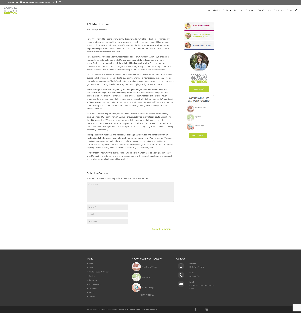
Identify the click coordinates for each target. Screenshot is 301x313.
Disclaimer (93, 288)
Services (92, 276)
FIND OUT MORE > (147, 295)
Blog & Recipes (94, 284)
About (91, 268)
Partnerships (238, 10)
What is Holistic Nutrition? (99, 272)
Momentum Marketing (135, 309)
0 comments (102, 30)
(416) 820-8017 (12, 2)
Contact (290, 10)
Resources (93, 280)
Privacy (91, 292)
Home (208, 10)
